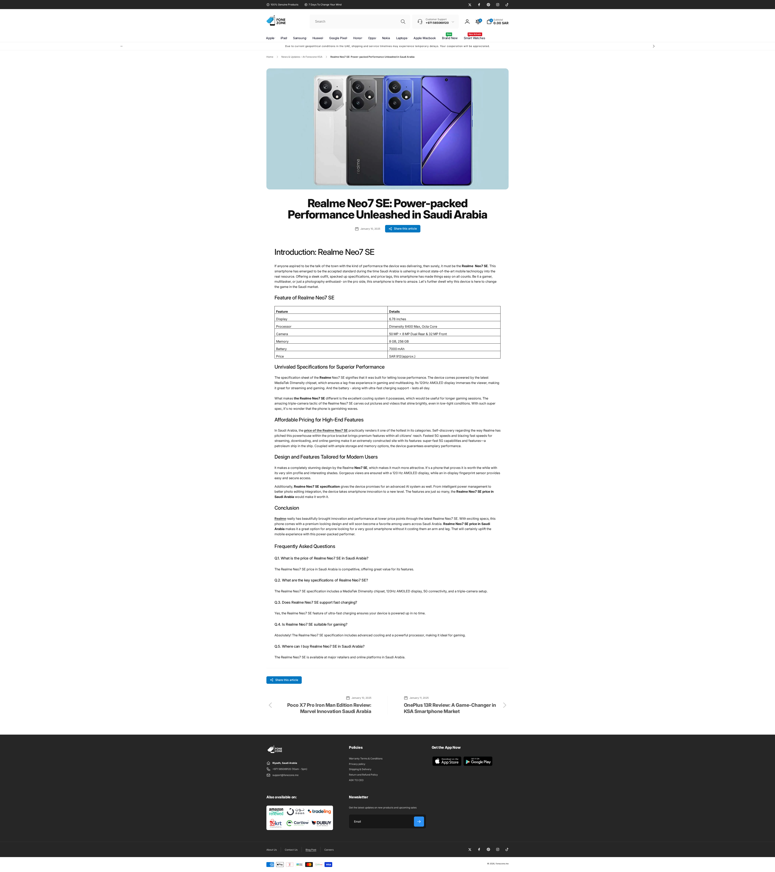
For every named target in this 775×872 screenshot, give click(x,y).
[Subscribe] (419, 822)
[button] (498, 22)
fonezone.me (502, 863)
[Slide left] (121, 46)
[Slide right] (653, 46)
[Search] (403, 22)
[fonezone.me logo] (275, 753)
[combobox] (360, 22)
